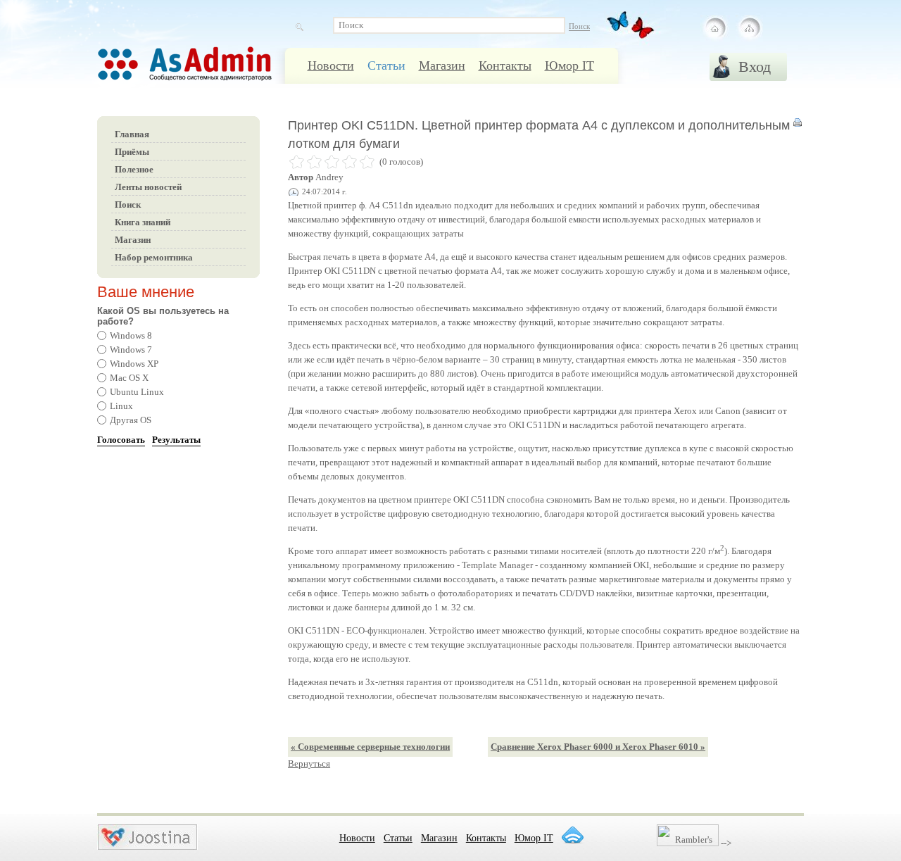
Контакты (505, 65)
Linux (121, 406)
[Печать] (797, 125)
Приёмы (132, 151)
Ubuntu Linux (137, 391)
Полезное (134, 169)
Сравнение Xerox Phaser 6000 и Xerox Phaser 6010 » (598, 746)
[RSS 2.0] (572, 835)
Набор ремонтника (154, 257)
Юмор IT (569, 65)
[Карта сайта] (749, 28)
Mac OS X (129, 377)
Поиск (128, 204)
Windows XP (134, 363)
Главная (132, 134)
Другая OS (130, 420)
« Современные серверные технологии (370, 746)
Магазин (442, 65)
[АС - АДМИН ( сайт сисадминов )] (202, 71)
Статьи (386, 65)
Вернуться (309, 763)
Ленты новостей (148, 187)
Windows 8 (131, 335)
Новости (331, 65)
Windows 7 (131, 349)
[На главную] (715, 28)
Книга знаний (142, 222)
